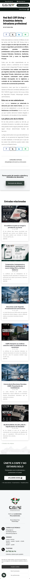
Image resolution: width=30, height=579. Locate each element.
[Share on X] (13, 34)
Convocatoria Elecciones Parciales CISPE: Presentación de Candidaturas (15, 386)
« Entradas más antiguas (8, 443)
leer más (5, 238)
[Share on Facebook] (6, 34)
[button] (4, 575)
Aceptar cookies (15, 567)
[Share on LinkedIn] (19, 34)
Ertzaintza (15, 162)
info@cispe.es (21, 1)
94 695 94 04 (9, 1)
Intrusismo (22, 162)
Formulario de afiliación (15, 183)
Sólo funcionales (15, 571)
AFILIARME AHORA (14, 478)
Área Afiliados (22, 5)
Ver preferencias (15, 575)
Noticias (19, 160)
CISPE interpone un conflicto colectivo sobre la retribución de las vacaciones (15, 345)
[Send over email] (26, 34)
